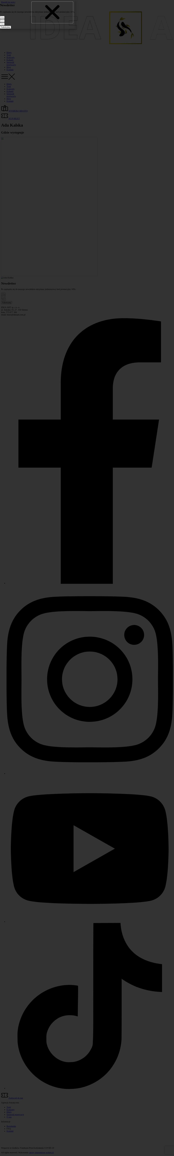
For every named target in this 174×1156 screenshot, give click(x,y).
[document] (87, 578)
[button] (52, 12)
